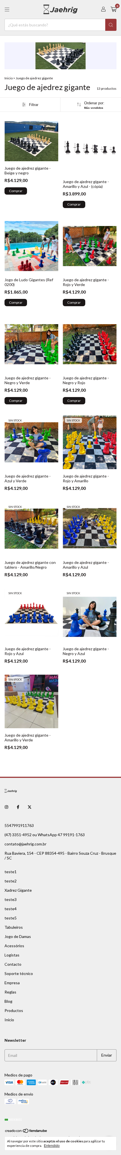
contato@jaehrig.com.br (25, 844)
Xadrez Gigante (18, 890)
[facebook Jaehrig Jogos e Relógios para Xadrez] (18, 807)
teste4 (11, 908)
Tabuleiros (14, 927)
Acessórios (14, 945)
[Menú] (7, 9)
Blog (8, 1001)
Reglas (10, 992)
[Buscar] (110, 25)
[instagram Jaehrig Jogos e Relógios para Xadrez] (6, 807)
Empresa (12, 982)
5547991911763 (19, 825)
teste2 (11, 881)
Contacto (13, 964)
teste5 (11, 918)
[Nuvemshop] (26, 1132)
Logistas (12, 955)
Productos (14, 1010)
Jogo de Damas (18, 936)
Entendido (52, 1146)
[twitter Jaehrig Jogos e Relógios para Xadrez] (30, 807)
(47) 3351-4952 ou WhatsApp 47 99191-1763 (45, 834)
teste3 (11, 899)
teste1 (11, 871)
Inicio (9, 78)
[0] (113, 9)
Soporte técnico (19, 973)
